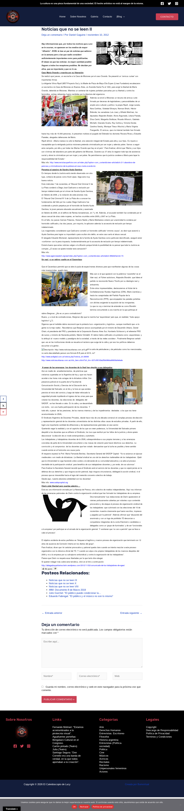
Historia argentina (108, 740)
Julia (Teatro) (59, 749)
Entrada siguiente (131, 613)
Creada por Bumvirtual (137, 784)
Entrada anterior (52, 613)
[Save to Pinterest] (3, 412)
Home (62, 16)
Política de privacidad (103, 807)
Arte (101, 727)
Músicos (103, 755)
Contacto (107, 16)
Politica (103, 749)
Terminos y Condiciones (159, 736)
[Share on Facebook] (3, 399)
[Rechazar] (180, 804)
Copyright (151, 727)
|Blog (119, 16)
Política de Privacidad (157, 733)
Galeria (94, 16)
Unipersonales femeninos (112, 768)
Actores (103, 771)
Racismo (104, 765)
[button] (123, 17)
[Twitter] (169, 3)
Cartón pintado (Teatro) (64, 746)
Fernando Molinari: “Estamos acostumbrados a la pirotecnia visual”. (68, 730)
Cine (101, 752)
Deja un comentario (52, 34)
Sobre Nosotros (78, 16)
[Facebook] (162, 3)
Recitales (104, 762)
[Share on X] (3, 405)
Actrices (103, 759)
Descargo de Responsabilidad (162, 730)
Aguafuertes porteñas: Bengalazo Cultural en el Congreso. (65, 739)
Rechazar (84, 807)
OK (74, 807)
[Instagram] (176, 3)
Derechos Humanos (110, 730)
